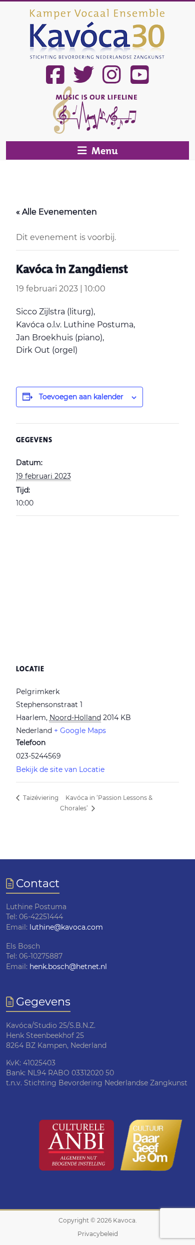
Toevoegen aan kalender (81, 396)
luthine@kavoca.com (66, 927)
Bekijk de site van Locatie (60, 769)
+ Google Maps (80, 730)
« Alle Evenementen (56, 212)
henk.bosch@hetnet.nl (68, 966)
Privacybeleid (98, 1234)
